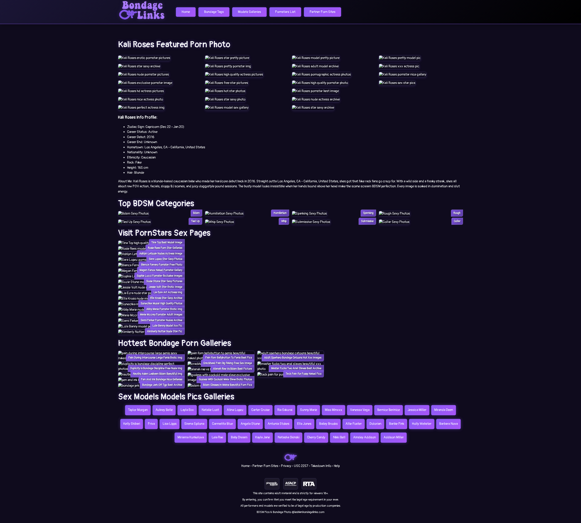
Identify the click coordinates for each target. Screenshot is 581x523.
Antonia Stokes (278, 424)
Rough (456, 213)
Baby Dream (239, 437)
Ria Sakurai (284, 410)
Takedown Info (321, 466)
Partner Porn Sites (322, 12)
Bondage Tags (214, 12)
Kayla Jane (262, 437)
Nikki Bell (339, 437)
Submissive (367, 221)
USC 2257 (301, 466)
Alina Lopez (235, 410)
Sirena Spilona (194, 424)
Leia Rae (217, 437)
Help (337, 466)
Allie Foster (353, 424)
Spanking (368, 213)
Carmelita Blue (222, 424)
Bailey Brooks (328, 424)
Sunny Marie (308, 410)
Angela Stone (250, 424)
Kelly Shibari (131, 424)
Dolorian (375, 424)
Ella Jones (304, 424)
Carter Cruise (260, 410)
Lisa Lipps (169, 424)
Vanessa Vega (359, 410)
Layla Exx (187, 410)
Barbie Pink (396, 424)
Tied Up (195, 221)
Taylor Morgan (138, 410)
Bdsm (196, 213)
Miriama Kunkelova (190, 437)
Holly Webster (421, 424)
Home (186, 12)
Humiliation (280, 213)
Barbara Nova (448, 424)
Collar (457, 221)
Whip (284, 221)
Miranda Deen (443, 410)
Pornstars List (285, 12)
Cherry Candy (316, 437)
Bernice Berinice (388, 410)
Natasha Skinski (288, 437)
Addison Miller (394, 437)
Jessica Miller (417, 410)
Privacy (286, 466)
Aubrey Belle (164, 410)
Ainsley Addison (364, 437)
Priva (151, 424)
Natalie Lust (210, 410)
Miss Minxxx (333, 410)
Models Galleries (249, 12)
